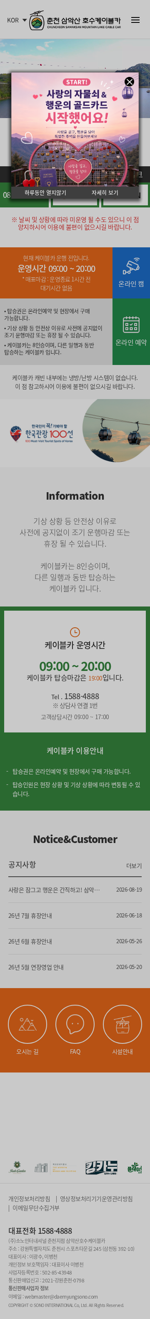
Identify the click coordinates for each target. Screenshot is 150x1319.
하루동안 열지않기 (45, 193)
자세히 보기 (105, 193)
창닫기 (129, 81)
